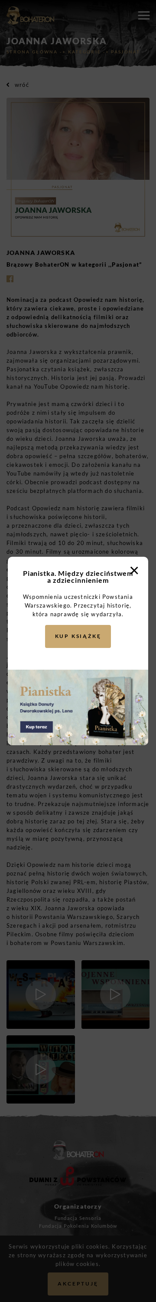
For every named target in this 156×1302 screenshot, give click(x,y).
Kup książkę (78, 636)
